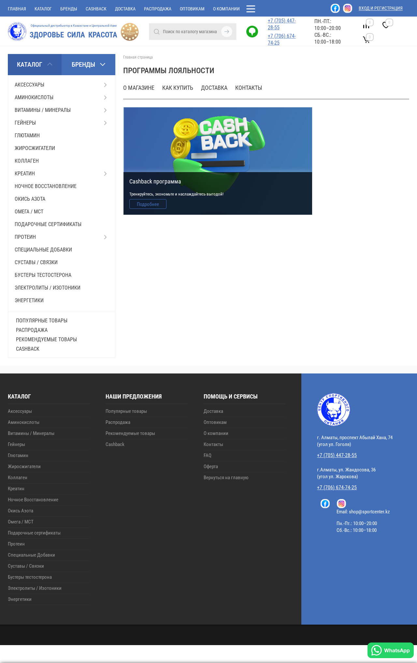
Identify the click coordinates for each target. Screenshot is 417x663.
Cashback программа (155, 181)
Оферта (211, 466)
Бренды (68, 8)
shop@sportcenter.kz (369, 512)
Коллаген (17, 477)
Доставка (125, 8)
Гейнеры (16, 444)
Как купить (177, 87)
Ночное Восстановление (33, 500)
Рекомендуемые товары (46, 339)
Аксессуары (20, 411)
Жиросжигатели (24, 466)
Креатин (16, 489)
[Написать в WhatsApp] (390, 651)
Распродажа (157, 8)
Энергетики (20, 599)
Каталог (43, 8)
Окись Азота (20, 511)
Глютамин (18, 455)
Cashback (96, 8)
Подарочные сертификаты (34, 533)
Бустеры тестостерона (30, 577)
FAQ (207, 455)
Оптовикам (192, 8)
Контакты (248, 87)
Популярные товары (41, 321)
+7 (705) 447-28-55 (282, 24)
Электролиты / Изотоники (35, 588)
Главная (17, 8)
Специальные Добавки (31, 555)
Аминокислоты (23, 422)
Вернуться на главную (226, 477)
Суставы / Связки (26, 566)
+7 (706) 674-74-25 (282, 39)
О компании (226, 8)
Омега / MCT (21, 522)
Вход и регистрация (381, 8)
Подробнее (148, 204)
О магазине (138, 87)
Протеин (16, 544)
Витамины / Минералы (31, 433)
